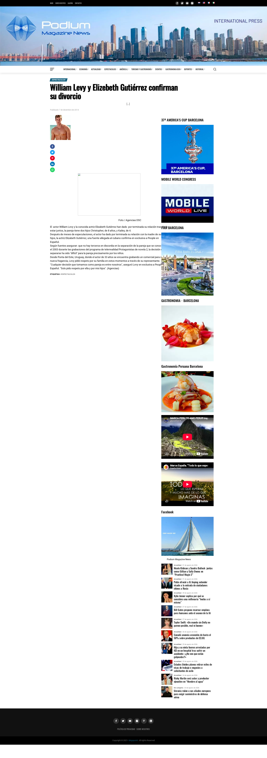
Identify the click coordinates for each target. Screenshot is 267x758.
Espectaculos (110, 69)
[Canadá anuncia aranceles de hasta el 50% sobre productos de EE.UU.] (166, 635)
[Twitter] (182, 3)
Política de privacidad (126, 729)
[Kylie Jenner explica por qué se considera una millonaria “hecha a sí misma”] (166, 596)
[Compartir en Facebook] (52, 146)
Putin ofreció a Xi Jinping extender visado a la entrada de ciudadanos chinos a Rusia (190, 585)
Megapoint (133, 740)
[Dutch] (199, 3)
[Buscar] (215, 69)
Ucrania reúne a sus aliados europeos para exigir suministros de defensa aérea (192, 694)
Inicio (51, 3)
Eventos (158, 69)
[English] (204, 3)
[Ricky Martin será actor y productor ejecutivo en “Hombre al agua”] (166, 679)
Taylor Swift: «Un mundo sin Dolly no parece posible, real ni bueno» (192, 623)
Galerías (70, 3)
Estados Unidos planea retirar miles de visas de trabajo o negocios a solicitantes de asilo (193, 667)
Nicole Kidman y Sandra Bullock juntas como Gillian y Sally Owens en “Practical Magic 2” (193, 571)
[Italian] (213, 3)
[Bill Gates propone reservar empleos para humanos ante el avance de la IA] (166, 610)
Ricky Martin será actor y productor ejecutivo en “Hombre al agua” (191, 679)
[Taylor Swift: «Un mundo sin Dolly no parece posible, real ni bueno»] (166, 623)
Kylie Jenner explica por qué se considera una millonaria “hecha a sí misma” (192, 599)
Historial (200, 69)
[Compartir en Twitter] (52, 152)
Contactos (78, 3)
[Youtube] (187, 3)
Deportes (188, 69)
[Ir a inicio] (133, 36)
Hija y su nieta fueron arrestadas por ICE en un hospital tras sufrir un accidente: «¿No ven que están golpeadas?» (192, 652)
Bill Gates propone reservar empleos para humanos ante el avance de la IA (192, 611)
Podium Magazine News (179, 559)
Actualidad (96, 69)
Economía (83, 69)
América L (124, 69)
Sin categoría (178, 688)
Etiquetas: (55, 274)
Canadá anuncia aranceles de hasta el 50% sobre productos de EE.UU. (192, 636)
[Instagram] (192, 3)
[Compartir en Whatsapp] (52, 169)
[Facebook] (177, 3)
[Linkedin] (151, 721)
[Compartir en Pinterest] (52, 158)
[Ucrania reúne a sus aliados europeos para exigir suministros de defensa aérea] (166, 691)
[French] (208, 3)
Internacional (69, 69)
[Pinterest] (144, 721)
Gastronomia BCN (173, 69)
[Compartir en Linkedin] (52, 164)
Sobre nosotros (60, 3)
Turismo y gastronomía (141, 69)
